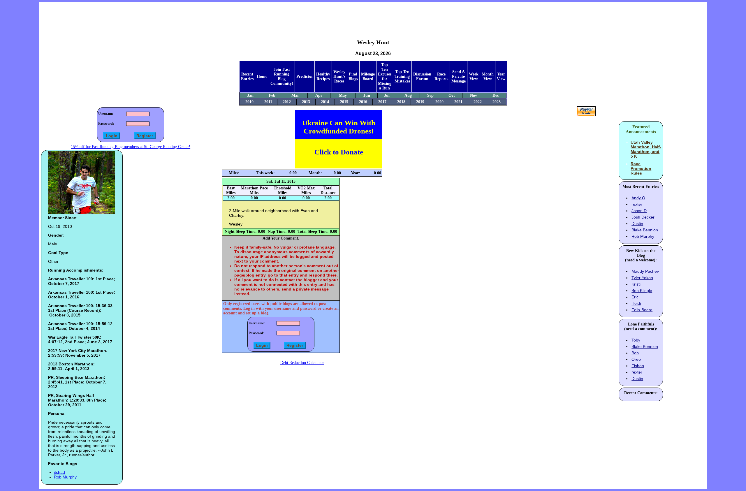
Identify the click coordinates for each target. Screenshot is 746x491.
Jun (366, 95)
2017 (382, 102)
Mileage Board (368, 76)
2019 (420, 102)
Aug (408, 95)
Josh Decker (642, 217)
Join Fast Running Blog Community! (281, 76)
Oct (451, 95)
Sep (430, 95)
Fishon (637, 365)
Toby (635, 340)
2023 (496, 102)
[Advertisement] (373, 16)
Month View (488, 76)
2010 (249, 102)
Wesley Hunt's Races (339, 76)
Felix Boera (641, 309)
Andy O (638, 198)
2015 (344, 102)
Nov (473, 95)
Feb (272, 95)
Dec (495, 95)
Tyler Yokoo (642, 277)
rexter (636, 204)
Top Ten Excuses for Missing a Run (384, 76)
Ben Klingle (641, 290)
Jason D (639, 210)
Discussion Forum (422, 76)
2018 (401, 102)
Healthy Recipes (323, 76)
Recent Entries (247, 76)
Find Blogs (353, 76)
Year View (501, 76)
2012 (287, 102)
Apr (318, 95)
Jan (250, 95)
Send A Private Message (458, 76)
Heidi (636, 303)
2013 (306, 102)
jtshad (59, 472)
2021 (458, 102)
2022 (478, 102)
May (343, 95)
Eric (634, 297)
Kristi (636, 284)
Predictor (304, 76)
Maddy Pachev (645, 271)
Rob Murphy (65, 477)
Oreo (636, 359)
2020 (439, 102)
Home (262, 76)
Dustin (637, 223)
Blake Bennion (644, 230)
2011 (268, 102)
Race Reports (441, 76)
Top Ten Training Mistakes (402, 76)
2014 (325, 102)
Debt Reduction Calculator (302, 362)
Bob (635, 353)
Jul (387, 95)
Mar (295, 95)
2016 (363, 102)
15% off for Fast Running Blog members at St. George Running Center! (130, 147)
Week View (473, 76)
